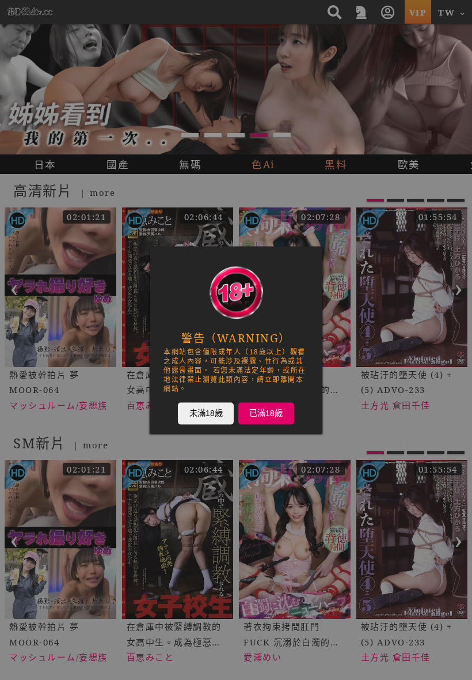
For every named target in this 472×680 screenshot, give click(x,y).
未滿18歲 (206, 413)
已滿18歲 (266, 413)
